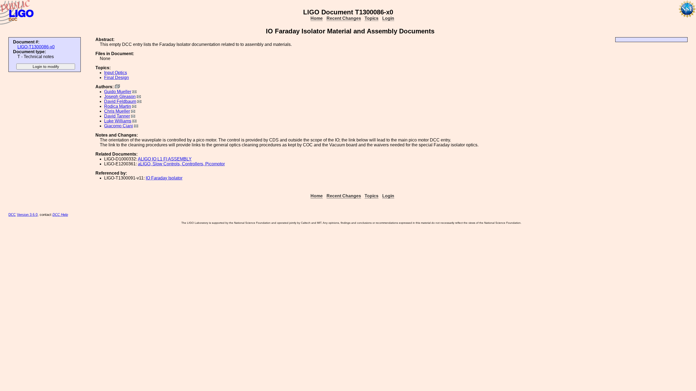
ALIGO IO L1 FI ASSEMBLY (165, 159)
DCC (12, 215)
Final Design (116, 77)
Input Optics (115, 72)
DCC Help (60, 215)
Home (316, 18)
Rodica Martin (117, 106)
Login (388, 18)
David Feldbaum (120, 101)
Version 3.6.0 (27, 215)
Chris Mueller (117, 111)
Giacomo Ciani (118, 126)
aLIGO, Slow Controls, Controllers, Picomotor (181, 164)
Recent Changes (344, 18)
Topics (371, 18)
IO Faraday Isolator (164, 178)
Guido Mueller (117, 91)
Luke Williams (117, 121)
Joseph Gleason (120, 96)
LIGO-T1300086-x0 (36, 47)
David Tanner (117, 116)
